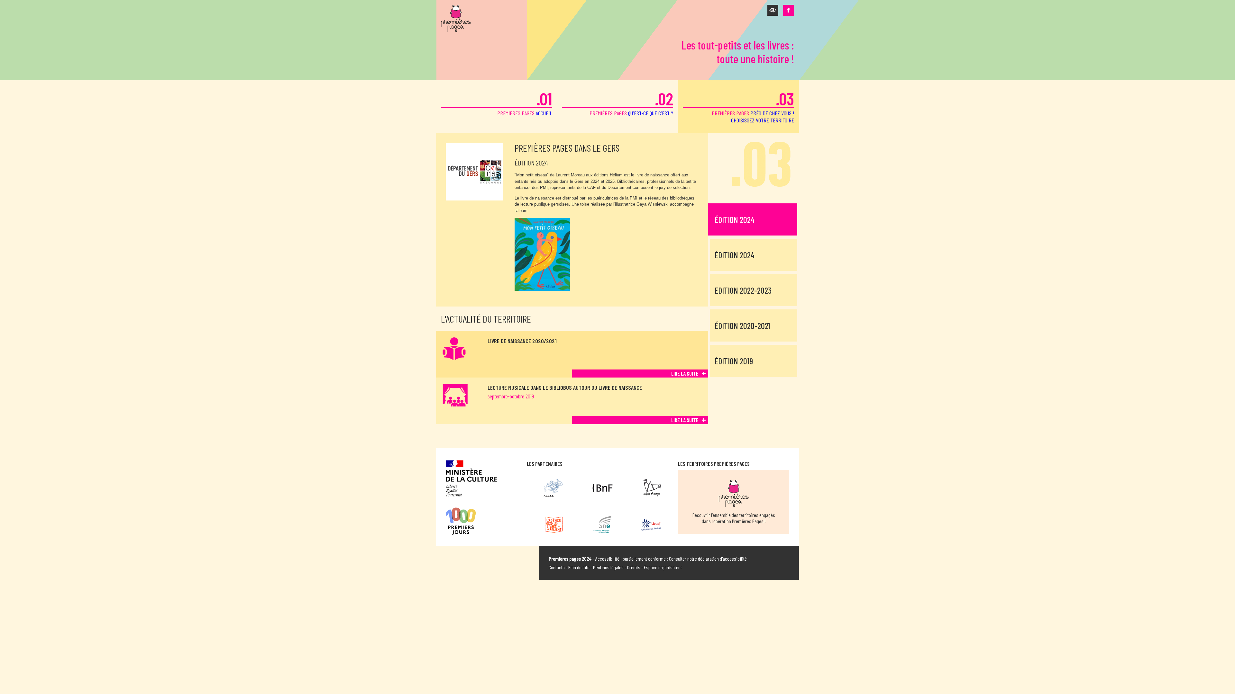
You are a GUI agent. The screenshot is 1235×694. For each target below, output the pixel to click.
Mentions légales (608, 567)
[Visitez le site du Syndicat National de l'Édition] (603, 525)
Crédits (633, 567)
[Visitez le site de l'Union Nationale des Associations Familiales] (651, 525)
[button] (772, 10)
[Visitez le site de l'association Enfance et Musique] (651, 488)
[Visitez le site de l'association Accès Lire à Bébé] (554, 488)
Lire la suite (685, 373)
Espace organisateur (663, 567)
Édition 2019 (734, 361)
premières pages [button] (753, 106)
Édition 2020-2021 (742, 326)
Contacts (557, 567)
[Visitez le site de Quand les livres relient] (554, 525)
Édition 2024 (735, 220)
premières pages (524, 102)
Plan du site (579, 567)
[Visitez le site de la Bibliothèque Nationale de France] (603, 488)
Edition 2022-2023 (743, 290)
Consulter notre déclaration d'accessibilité (708, 559)
